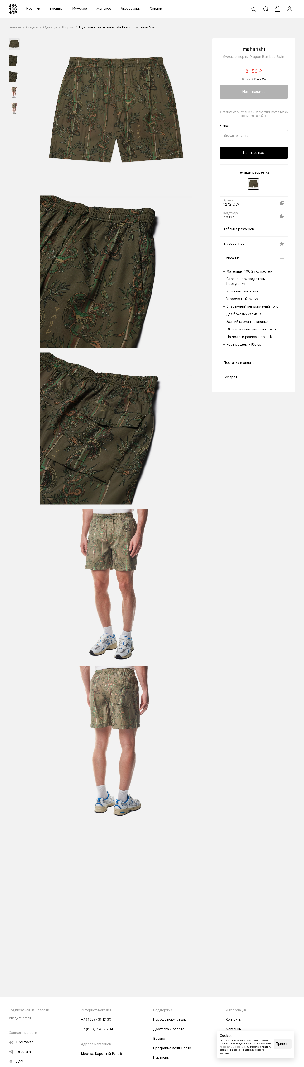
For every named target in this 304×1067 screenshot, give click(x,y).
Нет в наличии (254, 92)
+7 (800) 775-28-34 (97, 1029)
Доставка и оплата (168, 1029)
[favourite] (254, 9)
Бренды (56, 8)
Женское (103, 8)
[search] (266, 9)
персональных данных (232, 1047)
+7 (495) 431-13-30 (96, 1019)
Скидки (156, 8)
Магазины (233, 1029)
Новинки (33, 8)
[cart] (278, 9)
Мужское (79, 8)
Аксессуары (130, 8)
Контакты (233, 1019)
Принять (282, 1044)
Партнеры (161, 1057)
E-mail (224, 125)
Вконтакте (24, 1042)
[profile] (289, 9)
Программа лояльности (172, 1048)
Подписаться (254, 153)
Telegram (23, 1051)
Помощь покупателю (170, 1019)
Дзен (20, 1061)
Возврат (160, 1038)
